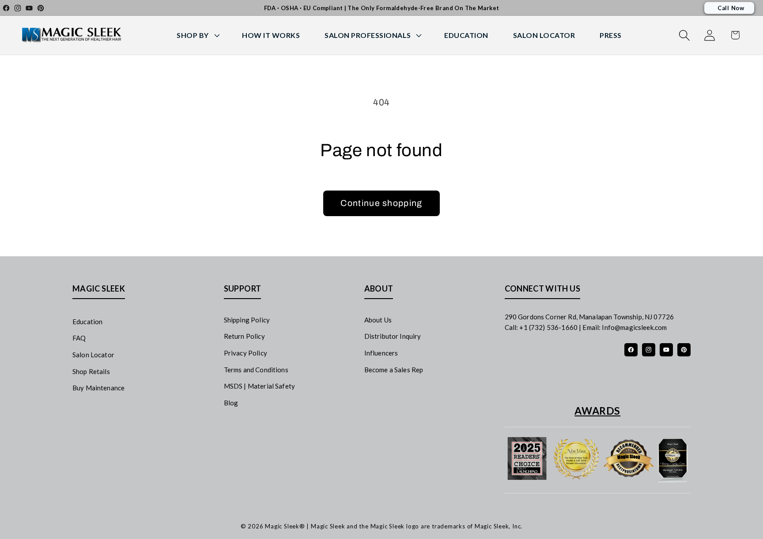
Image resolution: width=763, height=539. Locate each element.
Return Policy (244, 336)
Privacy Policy (245, 353)
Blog (231, 403)
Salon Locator (93, 355)
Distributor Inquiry (392, 336)
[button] (197, 35)
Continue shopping (381, 203)
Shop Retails (91, 371)
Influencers (381, 353)
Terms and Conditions (256, 370)
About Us (378, 320)
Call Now (731, 7)
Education (87, 322)
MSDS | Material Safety (259, 386)
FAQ (79, 338)
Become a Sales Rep (393, 370)
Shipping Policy (247, 320)
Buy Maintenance (98, 388)
